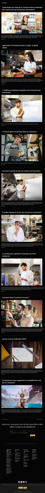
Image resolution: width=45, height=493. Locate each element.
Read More (3, 39)
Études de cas (17, 456)
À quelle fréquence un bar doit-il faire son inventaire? (21, 212)
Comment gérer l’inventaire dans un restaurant (19, 132)
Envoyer (32, 435)
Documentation (17, 458)
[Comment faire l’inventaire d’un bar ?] (21, 313)
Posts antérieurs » (40, 419)
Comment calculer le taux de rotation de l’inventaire (21, 171)
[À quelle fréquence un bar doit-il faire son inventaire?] (21, 228)
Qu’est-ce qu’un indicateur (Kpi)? (14, 339)
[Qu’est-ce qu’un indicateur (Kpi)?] (21, 354)
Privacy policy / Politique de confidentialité (22, 491)
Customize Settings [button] (22, 489)
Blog (16, 451)
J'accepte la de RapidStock (19, 432)
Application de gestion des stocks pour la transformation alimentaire (9, 470)
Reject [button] (25, 487)
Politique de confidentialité (19, 432)
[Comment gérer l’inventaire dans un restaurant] (21, 147)
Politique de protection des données (34, 458)
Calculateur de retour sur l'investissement (18, 454)
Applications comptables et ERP (26, 457)
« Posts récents (5, 419)
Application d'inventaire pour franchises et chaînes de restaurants (9, 461)
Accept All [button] (20, 487)
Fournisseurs (26, 454)
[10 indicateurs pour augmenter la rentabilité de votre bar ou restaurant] (21, 396)
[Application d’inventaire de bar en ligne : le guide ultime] (21, 63)
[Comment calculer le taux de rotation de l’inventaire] (21, 186)
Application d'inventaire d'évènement (8, 465)
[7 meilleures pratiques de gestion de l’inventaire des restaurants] (21, 108)
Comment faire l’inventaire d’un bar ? (15, 297)
